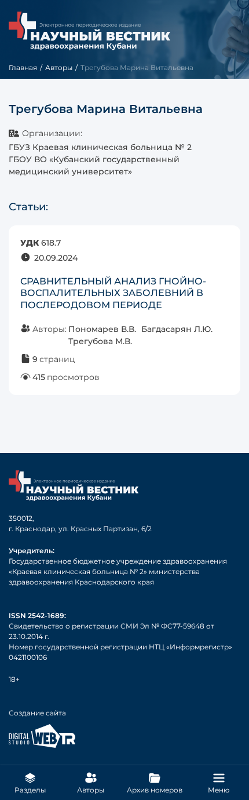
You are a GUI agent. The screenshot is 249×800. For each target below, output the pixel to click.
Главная (23, 67)
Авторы (58, 67)
